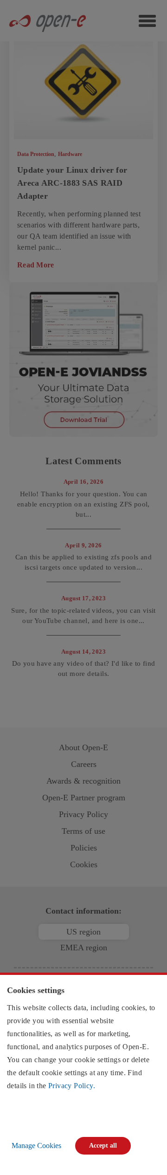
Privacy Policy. (71, 1086)
